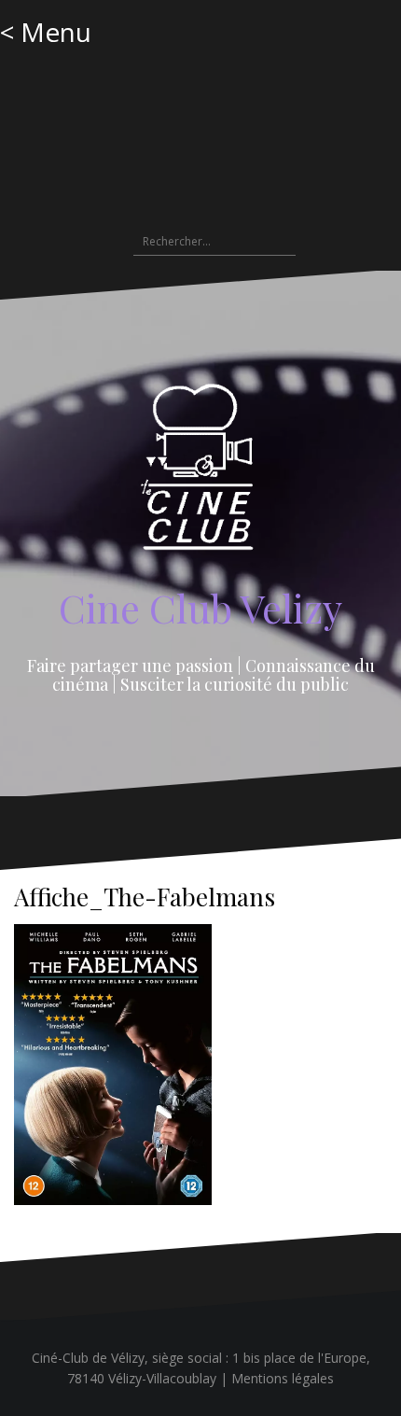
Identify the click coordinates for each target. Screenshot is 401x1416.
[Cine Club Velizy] (201, 474)
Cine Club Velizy (200, 608)
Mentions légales (282, 1378)
